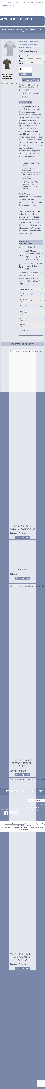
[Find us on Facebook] (6, 813)
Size (21, 59)
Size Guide (26, 96)
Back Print (21, 62)
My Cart (30, 2)
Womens (35, 87)
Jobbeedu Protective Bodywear (14, 824)
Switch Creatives (23, 829)
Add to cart (25, 74)
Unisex (13, 19)
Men (20, 19)
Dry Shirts (33, 85)
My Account (20, 2)
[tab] (24, 90)
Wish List (11, 2)
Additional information (31, 93)
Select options (22, 537)
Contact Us (39, 2)
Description (24, 90)
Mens (21, 87)
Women (28, 19)
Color (21, 56)
